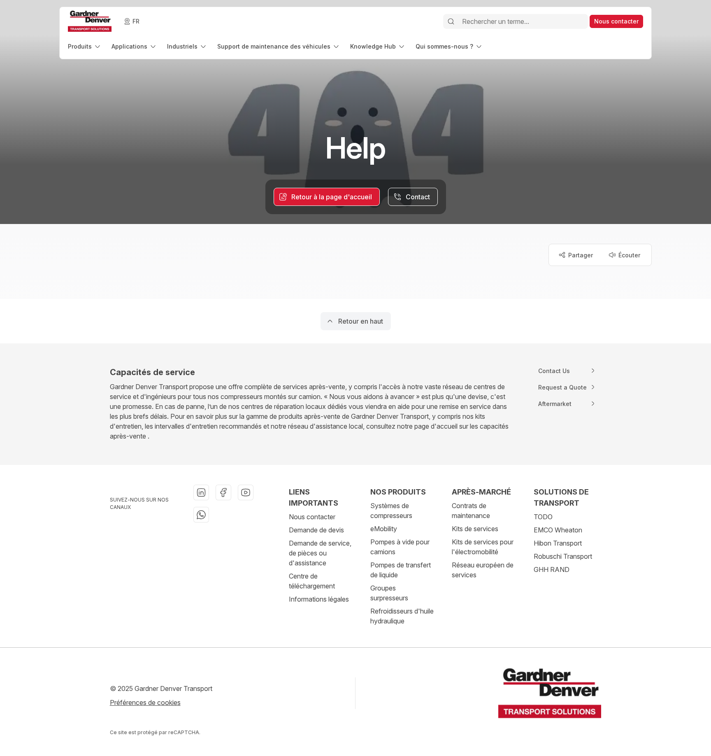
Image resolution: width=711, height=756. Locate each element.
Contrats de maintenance (471, 511)
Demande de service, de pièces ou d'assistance (320, 553)
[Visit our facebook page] (223, 492)
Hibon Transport (558, 543)
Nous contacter (312, 517)
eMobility (383, 529)
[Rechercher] (451, 21)
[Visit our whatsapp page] (201, 515)
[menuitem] (85, 46)
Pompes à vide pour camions (400, 547)
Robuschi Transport (563, 556)
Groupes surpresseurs (389, 593)
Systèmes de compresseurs (391, 511)
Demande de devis (316, 530)
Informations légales (319, 599)
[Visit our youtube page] (245, 492)
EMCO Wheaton (558, 530)
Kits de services (475, 529)
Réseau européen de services (483, 570)
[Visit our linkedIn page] (201, 492)
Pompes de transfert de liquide (400, 570)
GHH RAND (551, 569)
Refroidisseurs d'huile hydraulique (402, 616)
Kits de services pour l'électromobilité (483, 547)
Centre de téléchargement (312, 581)
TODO (543, 517)
